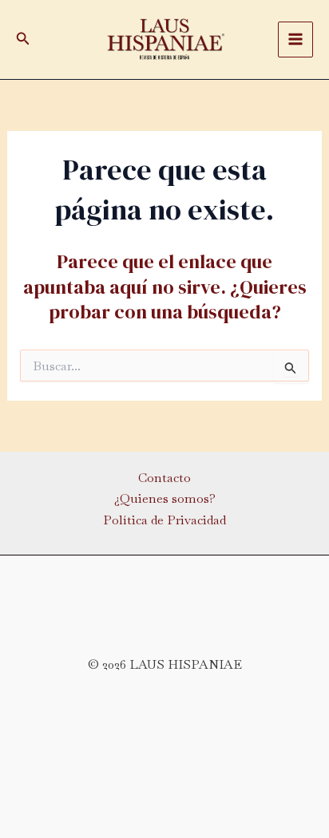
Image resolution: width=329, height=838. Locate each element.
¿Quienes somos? (165, 498)
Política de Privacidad (164, 520)
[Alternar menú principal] (295, 39)
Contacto (164, 477)
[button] (23, 39)
